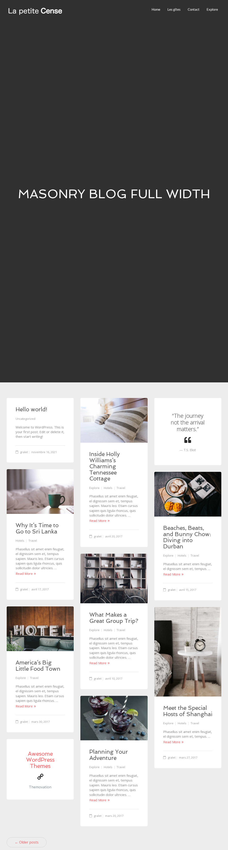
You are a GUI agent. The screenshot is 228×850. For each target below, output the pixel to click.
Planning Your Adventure (108, 755)
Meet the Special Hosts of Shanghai (187, 711)
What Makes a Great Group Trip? (113, 618)
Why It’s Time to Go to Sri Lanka (37, 528)
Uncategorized (25, 419)
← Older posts (27, 842)
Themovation (40, 787)
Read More (97, 520)
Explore (212, 9)
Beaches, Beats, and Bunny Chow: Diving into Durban (187, 537)
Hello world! (31, 409)
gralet (24, 452)
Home (156, 9)
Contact (194, 9)
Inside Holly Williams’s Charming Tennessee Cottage (104, 466)
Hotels (108, 488)
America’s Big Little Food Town (38, 665)
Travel (121, 488)
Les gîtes (174, 9)
